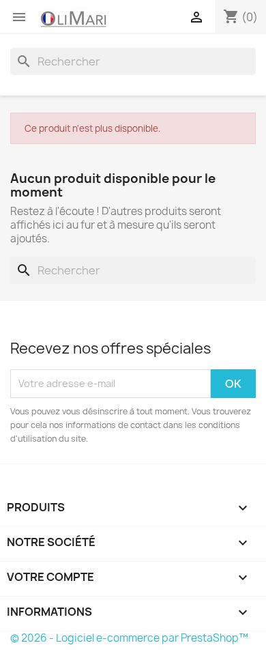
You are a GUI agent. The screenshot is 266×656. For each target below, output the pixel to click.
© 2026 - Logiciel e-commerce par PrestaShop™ (129, 638)
